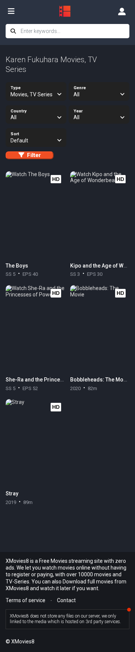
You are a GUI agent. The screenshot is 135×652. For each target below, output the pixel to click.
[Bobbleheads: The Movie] (99, 329)
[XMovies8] (67, 11)
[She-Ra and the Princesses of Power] (35, 329)
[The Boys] (35, 215)
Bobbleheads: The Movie (100, 380)
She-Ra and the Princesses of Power (50, 380)
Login (122, 11)
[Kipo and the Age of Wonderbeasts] (99, 215)
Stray (12, 493)
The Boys (17, 266)
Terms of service (25, 600)
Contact (66, 600)
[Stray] (35, 443)
